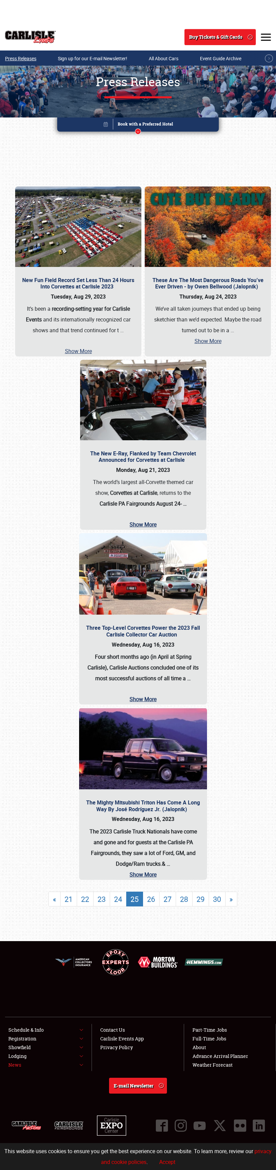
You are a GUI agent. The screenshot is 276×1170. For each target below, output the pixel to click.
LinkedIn (259, 1126)
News (14, 1065)
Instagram (181, 1126)
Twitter (220, 1126)
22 (85, 899)
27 (168, 899)
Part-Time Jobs (210, 1030)
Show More (78, 351)
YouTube (200, 1126)
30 (217, 899)
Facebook (162, 1126)
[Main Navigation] (266, 37)
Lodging (17, 1056)
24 (118, 899)
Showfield (19, 1047)
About (199, 1047)
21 (69, 899)
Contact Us (112, 1030)
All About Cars (163, 58)
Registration (22, 1038)
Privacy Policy (116, 1047)
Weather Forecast (213, 1065)
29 (201, 899)
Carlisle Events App (122, 1038)
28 (184, 899)
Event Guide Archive (220, 58)
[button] (138, 126)
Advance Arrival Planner (220, 1056)
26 (151, 899)
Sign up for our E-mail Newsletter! (92, 58)
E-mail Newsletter (133, 1085)
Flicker (240, 1126)
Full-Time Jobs (209, 1038)
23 (102, 899)
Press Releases (20, 58)
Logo (30, 37)
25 (135, 899)
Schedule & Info (26, 1030)
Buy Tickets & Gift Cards (215, 37)
